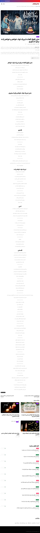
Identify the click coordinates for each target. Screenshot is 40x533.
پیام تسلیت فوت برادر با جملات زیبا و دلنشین (31, 434)
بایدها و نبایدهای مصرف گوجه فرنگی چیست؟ (31, 463)
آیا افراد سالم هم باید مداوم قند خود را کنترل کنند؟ (30, 469)
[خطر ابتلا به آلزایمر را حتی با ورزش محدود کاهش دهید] (3, 488)
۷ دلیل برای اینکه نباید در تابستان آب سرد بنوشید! (30, 450)
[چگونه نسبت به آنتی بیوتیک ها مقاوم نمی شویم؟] (3, 476)
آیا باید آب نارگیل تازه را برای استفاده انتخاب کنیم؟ (30, 495)
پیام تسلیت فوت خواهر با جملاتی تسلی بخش (10, 434)
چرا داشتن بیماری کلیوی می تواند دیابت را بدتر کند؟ (30, 501)
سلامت (37, 454)
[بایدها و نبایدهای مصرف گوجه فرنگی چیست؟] (3, 463)
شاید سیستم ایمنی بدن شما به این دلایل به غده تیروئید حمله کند (28, 508)
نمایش (33, 57)
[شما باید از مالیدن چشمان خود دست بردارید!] (3, 456)
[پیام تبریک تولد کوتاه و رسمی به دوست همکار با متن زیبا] (30, 407)
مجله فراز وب (34, 523)
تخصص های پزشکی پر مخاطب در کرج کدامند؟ (7, 396)
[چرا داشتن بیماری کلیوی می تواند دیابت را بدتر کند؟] (3, 501)
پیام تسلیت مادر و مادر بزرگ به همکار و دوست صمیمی (10, 415)
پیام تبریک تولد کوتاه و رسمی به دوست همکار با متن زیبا (30, 415)
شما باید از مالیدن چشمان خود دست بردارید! (31, 456)
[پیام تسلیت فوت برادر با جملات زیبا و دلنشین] (30, 426)
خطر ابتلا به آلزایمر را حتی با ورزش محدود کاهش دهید (30, 488)
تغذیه (37, 448)
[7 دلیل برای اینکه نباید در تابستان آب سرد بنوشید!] (3, 450)
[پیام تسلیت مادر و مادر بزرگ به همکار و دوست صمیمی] (10, 407)
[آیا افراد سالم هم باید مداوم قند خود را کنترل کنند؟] (3, 469)
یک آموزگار (29, 523)
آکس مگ (37, 523)
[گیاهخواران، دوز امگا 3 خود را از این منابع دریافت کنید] (3, 482)
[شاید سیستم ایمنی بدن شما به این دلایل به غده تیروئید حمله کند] (3, 508)
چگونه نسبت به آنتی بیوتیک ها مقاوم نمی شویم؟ (30, 475)
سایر (37, 36)
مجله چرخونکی (37, 6)
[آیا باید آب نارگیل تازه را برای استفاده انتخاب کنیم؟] (3, 495)
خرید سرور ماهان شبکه (23, 523)
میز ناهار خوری (17, 523)
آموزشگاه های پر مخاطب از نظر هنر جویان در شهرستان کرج (31, 396)
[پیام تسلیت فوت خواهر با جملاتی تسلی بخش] (10, 426)
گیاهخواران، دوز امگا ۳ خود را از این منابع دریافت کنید (30, 482)
